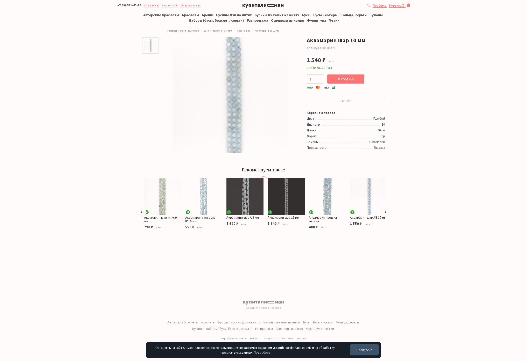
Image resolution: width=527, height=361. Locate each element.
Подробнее (262, 352)
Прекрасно (364, 350)
